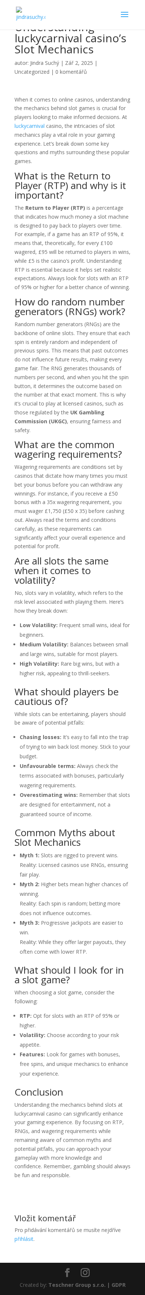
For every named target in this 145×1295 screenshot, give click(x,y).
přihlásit (23, 1238)
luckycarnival (29, 125)
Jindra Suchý (44, 62)
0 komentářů (71, 71)
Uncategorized (31, 71)
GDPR (119, 1284)
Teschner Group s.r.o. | (80, 1284)
